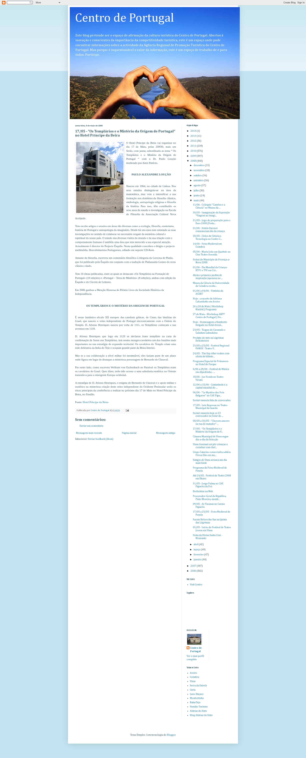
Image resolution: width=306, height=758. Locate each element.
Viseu (193, 681)
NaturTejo (195, 702)
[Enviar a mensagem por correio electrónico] (127, 410)
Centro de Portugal (124, 18)
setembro (199, 180)
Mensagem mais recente (89, 433)
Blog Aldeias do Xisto (201, 715)
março (197, 549)
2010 (194, 151)
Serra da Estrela (198, 685)
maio (197, 200)
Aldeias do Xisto (198, 711)
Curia (193, 690)
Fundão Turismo (199, 706)
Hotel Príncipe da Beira (95, 402)
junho (197, 195)
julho (197, 190)
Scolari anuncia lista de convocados (212, 400)
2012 (194, 141)
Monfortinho (197, 698)
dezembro (199, 165)
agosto (197, 185)
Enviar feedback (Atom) (100, 439)
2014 (194, 131)
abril (196, 544)
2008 (194, 161)
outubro (198, 175)
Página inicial (129, 433)
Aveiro (193, 673)
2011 (194, 146)
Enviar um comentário (91, 426)
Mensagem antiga (165, 433)
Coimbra (194, 677)
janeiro (198, 559)
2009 (194, 156)
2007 (194, 566)
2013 (194, 136)
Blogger (171, 735)
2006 (194, 571)
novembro (199, 170)
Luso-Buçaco (196, 694)
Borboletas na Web (203, 491)
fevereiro (199, 554)
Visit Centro (196, 584)
